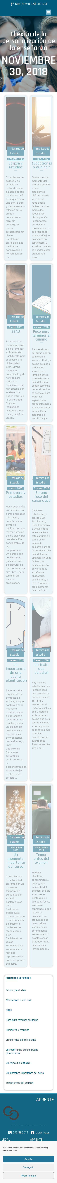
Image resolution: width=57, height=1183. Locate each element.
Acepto (28, 1159)
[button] (48, 12)
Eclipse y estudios (16, 990)
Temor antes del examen (19, 1083)
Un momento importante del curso (25, 1073)
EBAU (9, 1010)
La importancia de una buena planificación (22, 1051)
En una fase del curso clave (21, 1040)
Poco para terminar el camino (22, 1020)
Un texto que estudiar (18, 1063)
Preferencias (28, 1175)
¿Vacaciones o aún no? (18, 1000)
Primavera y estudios (17, 1030)
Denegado (28, 1167)
